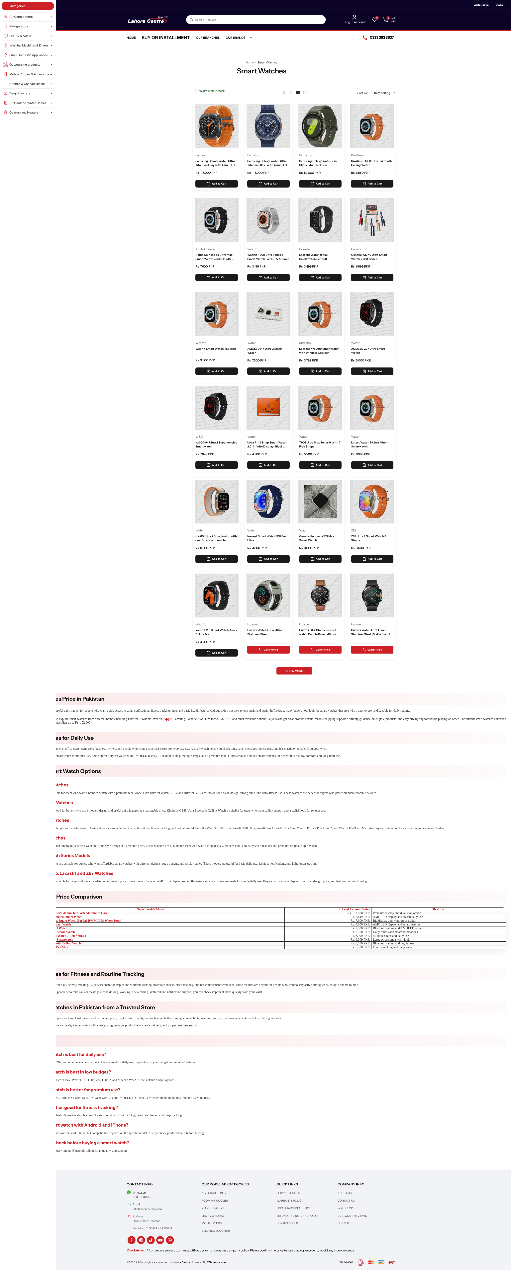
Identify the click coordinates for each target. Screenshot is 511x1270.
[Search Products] (191, 19)
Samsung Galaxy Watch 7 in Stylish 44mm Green (318, 163)
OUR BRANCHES (287, 1223)
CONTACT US (346, 1200)
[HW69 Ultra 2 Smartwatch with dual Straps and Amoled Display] (217, 501)
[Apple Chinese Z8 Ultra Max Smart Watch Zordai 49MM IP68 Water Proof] (217, 220)
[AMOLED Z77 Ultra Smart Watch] (372, 314)
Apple (168, 719)
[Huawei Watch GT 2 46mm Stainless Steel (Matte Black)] (372, 595)
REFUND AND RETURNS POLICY (297, 1216)
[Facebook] (132, 1240)
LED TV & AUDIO (213, 1216)
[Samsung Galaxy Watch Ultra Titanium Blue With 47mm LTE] (268, 126)
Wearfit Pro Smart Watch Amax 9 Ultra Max (216, 632)
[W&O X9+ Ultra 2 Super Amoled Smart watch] (217, 408)
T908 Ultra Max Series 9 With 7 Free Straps (320, 444)
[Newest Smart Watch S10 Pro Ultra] (268, 501)
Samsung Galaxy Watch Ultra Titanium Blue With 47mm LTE (267, 163)
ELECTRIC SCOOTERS (216, 1230)
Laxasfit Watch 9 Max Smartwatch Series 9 (313, 257)
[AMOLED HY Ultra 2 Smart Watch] (268, 314)
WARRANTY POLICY (289, 1200)
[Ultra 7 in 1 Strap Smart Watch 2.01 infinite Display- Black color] (268, 408)
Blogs (499, 4)
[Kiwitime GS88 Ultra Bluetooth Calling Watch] (372, 126)
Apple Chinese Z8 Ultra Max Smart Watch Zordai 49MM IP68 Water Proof (214, 257)
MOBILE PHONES (213, 1223)
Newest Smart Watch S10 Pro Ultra (266, 538)
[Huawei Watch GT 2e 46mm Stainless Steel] (268, 595)
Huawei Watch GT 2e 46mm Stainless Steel (265, 632)
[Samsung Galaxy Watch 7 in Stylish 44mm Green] (320, 126)
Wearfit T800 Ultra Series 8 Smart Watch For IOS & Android (268, 257)
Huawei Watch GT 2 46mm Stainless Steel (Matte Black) (370, 632)
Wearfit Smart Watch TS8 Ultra (216, 349)
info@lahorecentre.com (147, 1209)
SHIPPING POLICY (288, 1193)
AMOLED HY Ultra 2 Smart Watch (264, 351)
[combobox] (256, 19)
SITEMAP (344, 1223)
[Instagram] (141, 1240)
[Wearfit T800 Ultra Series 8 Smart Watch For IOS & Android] (268, 220)
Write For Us (481, 4)
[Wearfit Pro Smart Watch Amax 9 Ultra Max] (217, 595)
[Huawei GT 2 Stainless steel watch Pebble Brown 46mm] (320, 595)
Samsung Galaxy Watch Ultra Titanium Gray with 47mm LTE (215, 163)
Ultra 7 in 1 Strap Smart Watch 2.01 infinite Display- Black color (267, 445)
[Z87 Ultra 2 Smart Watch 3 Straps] (372, 501)
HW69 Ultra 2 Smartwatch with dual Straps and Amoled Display (216, 538)
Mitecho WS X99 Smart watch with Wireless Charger (319, 351)
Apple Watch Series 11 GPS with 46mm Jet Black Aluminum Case (63, 913)
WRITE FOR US (347, 1208)
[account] (355, 17)
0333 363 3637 (142, 1197)
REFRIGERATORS (213, 1208)
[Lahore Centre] (148, 20)
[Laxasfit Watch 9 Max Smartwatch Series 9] (320, 220)
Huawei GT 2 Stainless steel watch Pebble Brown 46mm (317, 632)
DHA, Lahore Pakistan (146, 1221)
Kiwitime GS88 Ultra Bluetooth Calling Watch (371, 163)
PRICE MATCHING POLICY (293, 1208)
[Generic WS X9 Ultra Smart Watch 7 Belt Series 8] (372, 220)
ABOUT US (345, 1193)
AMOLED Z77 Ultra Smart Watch (368, 351)
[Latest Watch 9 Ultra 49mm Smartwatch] (372, 408)
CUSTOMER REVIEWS (352, 1216)
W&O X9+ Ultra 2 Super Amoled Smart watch (216, 444)
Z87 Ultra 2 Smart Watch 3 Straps (368, 538)
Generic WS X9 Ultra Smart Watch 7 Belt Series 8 (369, 257)
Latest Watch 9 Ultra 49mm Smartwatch (369, 444)
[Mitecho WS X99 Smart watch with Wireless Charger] (320, 314)
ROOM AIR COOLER (215, 1200)
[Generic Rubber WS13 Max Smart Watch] (320, 501)
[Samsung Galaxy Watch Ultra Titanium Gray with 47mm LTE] (217, 126)
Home (250, 62)
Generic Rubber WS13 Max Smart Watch (316, 538)
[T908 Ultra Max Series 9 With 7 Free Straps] (320, 408)
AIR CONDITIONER (214, 1193)
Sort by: (362, 93)
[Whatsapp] (170, 1240)
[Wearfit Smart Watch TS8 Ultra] (217, 314)
